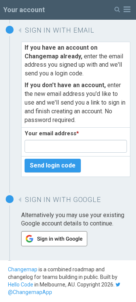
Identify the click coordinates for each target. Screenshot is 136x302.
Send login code (53, 165)
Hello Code (20, 285)
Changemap (22, 269)
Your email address (52, 133)
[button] (122, 9)
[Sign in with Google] (54, 244)
